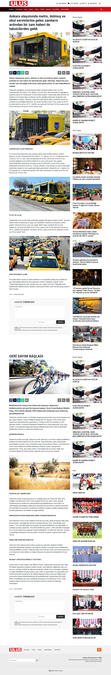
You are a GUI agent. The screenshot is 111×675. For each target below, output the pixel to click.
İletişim (40, 649)
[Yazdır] (27, 73)
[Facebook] (11, 73)
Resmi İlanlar (65, 9)
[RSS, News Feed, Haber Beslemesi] (99, 649)
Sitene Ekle (57, 649)
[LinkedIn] (18, 73)
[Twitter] (15, 73)
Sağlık (42, 9)
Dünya (37, 9)
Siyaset (48, 9)
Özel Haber (55, 9)
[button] (59, 73)
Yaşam (31, 9)
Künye (33, 649)
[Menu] (101, 9)
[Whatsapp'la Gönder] (22, 73)
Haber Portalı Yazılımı (57, 670)
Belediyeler (19, 9)
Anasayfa (26, 649)
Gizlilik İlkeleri (48, 649)
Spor (25, 9)
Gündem (11, 9)
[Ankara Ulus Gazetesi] (18, 3)
